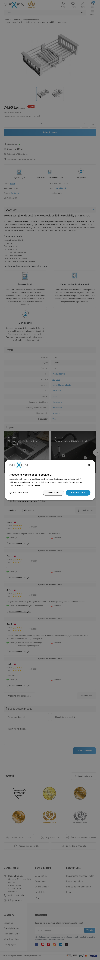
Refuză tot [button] (53, 493)
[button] (19, 492)
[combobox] (89, 465)
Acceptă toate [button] (78, 493)
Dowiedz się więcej (49, 485)
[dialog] (50, 480)
